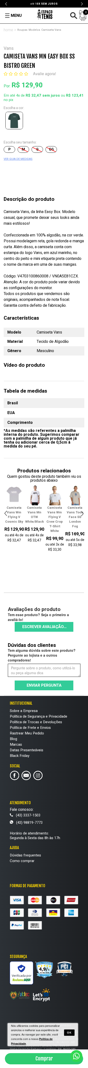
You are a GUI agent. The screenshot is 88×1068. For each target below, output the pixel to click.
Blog (13, 739)
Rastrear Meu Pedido (27, 733)
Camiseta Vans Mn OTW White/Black (20, 514)
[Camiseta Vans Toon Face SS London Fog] (61, 495)
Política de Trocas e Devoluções (36, 722)
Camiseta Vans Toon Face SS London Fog (61, 517)
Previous (6, 4)
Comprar (44, 1058)
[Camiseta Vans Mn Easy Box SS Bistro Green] (15, 121)
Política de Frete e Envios (30, 727)
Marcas (16, 744)
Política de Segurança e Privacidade (38, 716)
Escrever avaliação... (44, 627)
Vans (9, 48)
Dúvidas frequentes (25, 855)
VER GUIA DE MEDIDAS (18, 159)
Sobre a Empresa (24, 710)
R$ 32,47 (33, 95)
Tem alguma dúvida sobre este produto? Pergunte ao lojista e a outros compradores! (42, 655)
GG (51, 149)
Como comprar (22, 861)
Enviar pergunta (44, 685)
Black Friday (19, 755)
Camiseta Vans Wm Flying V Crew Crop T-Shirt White (41, 519)
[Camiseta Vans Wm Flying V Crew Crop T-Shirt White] (41, 495)
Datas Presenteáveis (26, 750)
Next (81, 4)
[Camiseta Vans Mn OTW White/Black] (20, 495)
